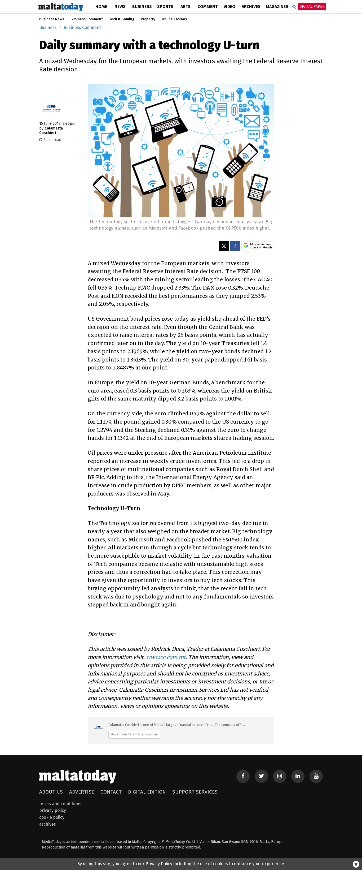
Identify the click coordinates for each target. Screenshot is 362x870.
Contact (111, 792)
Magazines (277, 6)
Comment (208, 6)
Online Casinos (174, 19)
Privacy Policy (52, 810)
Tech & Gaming (121, 19)
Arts (185, 6)
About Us (51, 792)
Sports (165, 6)
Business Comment (86, 19)
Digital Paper (312, 6)
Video (229, 6)
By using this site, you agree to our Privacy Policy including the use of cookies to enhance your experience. (181, 863)
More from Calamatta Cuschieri (134, 734)
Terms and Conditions (60, 803)
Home (101, 6)
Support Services (195, 792)
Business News (51, 19)
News (120, 6)
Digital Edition (147, 792)
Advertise (81, 792)
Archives (251, 6)
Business (142, 6)
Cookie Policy (51, 817)
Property (148, 19)
